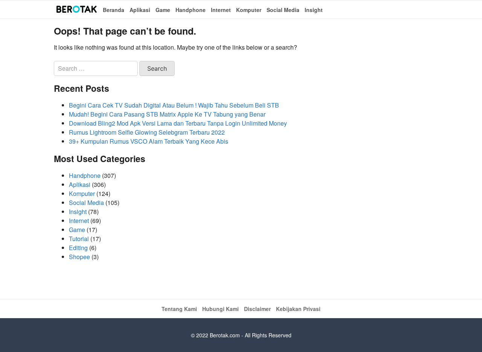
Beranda (113, 10)
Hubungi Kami (220, 309)
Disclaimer (257, 309)
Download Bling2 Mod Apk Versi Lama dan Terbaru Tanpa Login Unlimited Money (178, 123)
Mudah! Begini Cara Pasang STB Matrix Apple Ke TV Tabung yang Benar (167, 114)
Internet (221, 10)
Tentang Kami (179, 309)
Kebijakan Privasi (298, 309)
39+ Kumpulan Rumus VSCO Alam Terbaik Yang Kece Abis (148, 141)
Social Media (283, 10)
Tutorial (79, 238)
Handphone (190, 10)
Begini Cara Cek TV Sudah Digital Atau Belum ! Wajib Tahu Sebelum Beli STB (174, 105)
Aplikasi (140, 10)
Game (163, 10)
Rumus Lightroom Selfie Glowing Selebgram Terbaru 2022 (147, 132)
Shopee (79, 256)
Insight (314, 10)
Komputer (248, 10)
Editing (78, 247)
